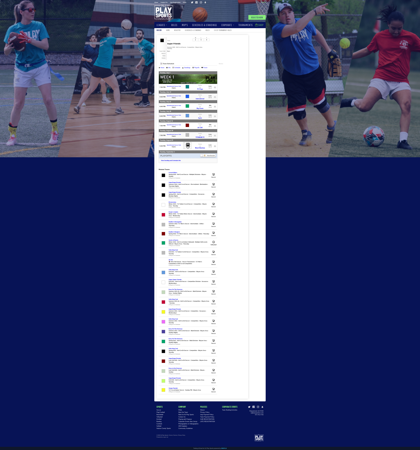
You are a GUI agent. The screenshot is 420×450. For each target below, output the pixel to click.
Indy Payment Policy (207, 414)
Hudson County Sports (164, 428)
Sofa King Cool (173, 250)
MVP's (185, 25)
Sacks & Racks (173, 240)
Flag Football (161, 412)
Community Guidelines (185, 428)
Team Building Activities (229, 410)
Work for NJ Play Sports (186, 414)
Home (168, 30)
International (200, 99)
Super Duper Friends (175, 279)
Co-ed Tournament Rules (223, 30)
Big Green (200, 108)
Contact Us (164, 2)
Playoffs (197, 67)
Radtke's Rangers (174, 232)
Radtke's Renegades (175, 222)
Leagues (161, 25)
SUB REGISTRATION (207, 419)
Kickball (159, 419)
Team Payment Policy (207, 417)
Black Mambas (200, 148)
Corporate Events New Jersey (187, 421)
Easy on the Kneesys (175, 368)
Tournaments (245, 25)
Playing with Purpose (185, 419)
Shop (260, 25)
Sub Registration (175, 2)
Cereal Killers (173, 172)
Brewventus (172, 202)
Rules (174, 25)
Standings (187, 67)
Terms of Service (173, 435)
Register (177, 30)
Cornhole (159, 424)
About (156, 2)
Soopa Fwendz (173, 388)
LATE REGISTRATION (207, 421)
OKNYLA (224, 448)
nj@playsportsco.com (257, 413)
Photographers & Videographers (188, 424)
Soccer (159, 410)
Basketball (160, 414)
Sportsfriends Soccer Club (174, 86)
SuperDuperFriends (175, 182)
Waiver (202, 410)
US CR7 (200, 127)
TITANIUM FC (200, 137)
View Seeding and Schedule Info (171, 160)
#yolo (200, 118)
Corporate (226, 25)
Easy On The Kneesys (175, 289)
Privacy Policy (204, 412)
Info (169, 67)
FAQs (184, 2)
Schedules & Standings (204, 25)
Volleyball (160, 417)
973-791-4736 (259, 415)
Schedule (177, 67)
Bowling (159, 421)
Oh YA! (171, 260)
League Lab (165, 437)
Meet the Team (183, 412)
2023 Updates (182, 426)
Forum (205, 67)
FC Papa (200, 89)
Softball (159, 426)
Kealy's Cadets (173, 212)
